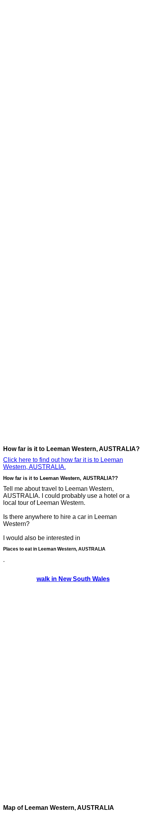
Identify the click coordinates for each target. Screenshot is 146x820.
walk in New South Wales (73, 579)
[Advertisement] (34, 120)
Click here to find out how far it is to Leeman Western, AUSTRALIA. (63, 463)
